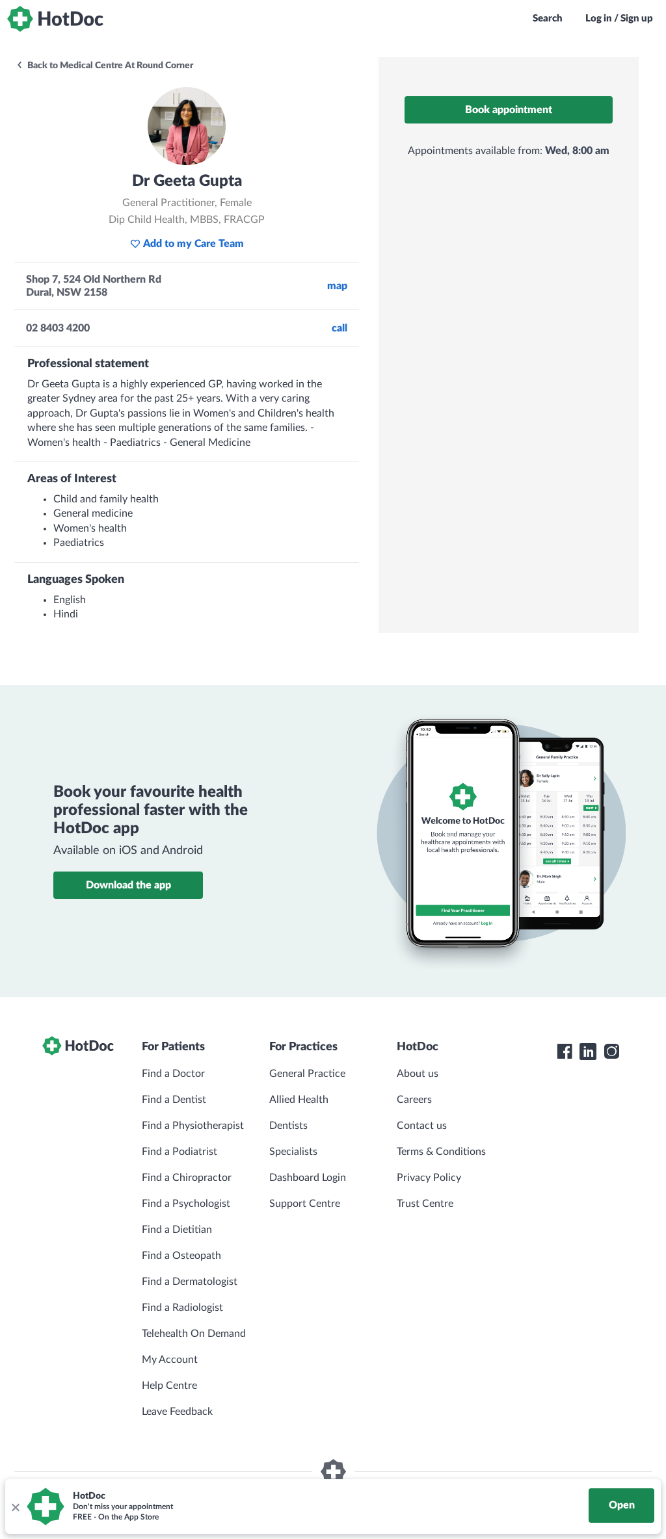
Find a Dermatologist (189, 1281)
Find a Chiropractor (187, 1177)
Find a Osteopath (181, 1255)
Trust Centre (425, 1203)
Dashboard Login (307, 1177)
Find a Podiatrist (179, 1151)
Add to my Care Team (193, 244)
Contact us (422, 1125)
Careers (414, 1099)
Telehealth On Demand (194, 1333)
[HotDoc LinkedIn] (588, 1051)
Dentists (288, 1125)
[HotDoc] (55, 19)
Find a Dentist (174, 1099)
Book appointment (508, 110)
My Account (170, 1359)
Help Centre (169, 1385)
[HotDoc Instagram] (611, 1051)
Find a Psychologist (186, 1203)
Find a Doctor (173, 1073)
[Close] (15, 1506)
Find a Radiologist (182, 1307)
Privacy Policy (429, 1177)
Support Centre (304, 1203)
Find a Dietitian (177, 1229)
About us (417, 1073)
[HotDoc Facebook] (564, 1051)
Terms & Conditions (441, 1151)
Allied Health (298, 1099)
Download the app (128, 885)
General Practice (307, 1073)
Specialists (293, 1151)
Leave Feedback (177, 1411)
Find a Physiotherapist (193, 1125)
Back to (109, 65)
